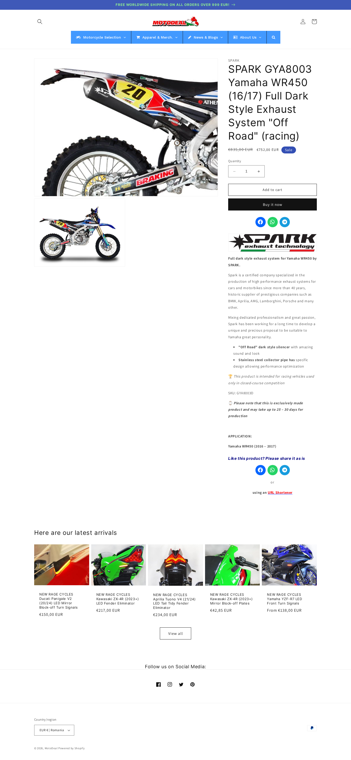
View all (175, 633)
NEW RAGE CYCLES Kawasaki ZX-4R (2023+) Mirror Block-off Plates (231, 598)
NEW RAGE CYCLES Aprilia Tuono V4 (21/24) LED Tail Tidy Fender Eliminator (174, 601)
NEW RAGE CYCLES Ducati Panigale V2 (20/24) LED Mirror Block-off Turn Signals (58, 600)
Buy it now (272, 204)
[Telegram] (285, 222)
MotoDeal (51, 748)
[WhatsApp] (272, 222)
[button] (39, 21)
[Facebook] (260, 222)
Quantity (234, 161)
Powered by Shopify (71, 748)
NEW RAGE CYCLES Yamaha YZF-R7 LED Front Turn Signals (284, 598)
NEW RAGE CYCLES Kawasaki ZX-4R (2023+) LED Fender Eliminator (117, 598)
